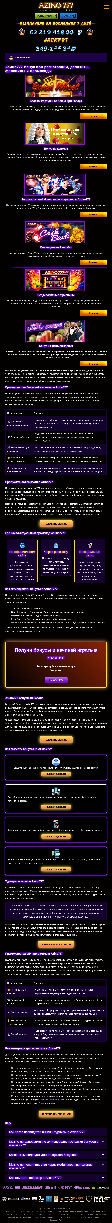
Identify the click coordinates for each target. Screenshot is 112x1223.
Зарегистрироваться (56, 1114)
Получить (93, 166)
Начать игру (56, 680)
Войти (67, 16)
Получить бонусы (56, 524)
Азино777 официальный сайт (54, 1099)
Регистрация (44, 16)
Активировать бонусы (56, 944)
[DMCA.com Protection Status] (49, 1199)
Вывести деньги (56, 774)
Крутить (93, 116)
